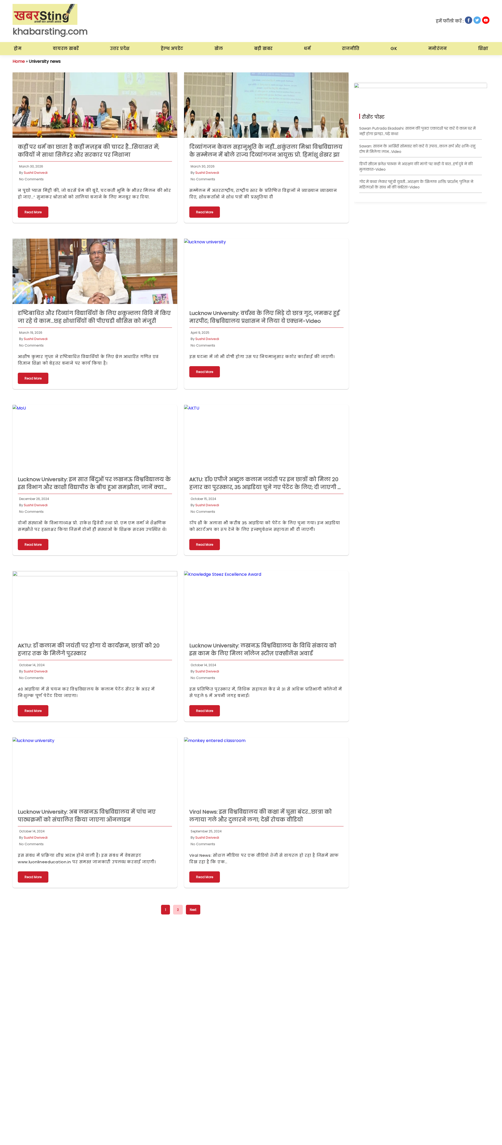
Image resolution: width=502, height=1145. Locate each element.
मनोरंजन (437, 48)
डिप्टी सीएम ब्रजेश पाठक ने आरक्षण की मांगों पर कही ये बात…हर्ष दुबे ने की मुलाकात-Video (416, 166)
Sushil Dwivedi (36, 172)
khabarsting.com (50, 31)
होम (17, 48)
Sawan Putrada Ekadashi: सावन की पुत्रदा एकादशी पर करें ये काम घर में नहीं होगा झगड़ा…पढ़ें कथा (417, 131)
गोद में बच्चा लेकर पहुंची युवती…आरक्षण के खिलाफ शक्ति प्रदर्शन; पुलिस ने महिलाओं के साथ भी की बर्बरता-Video (416, 184)
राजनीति (351, 48)
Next (193, 909)
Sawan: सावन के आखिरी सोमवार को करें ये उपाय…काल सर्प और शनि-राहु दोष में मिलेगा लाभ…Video (417, 148)
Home (19, 61)
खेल (218, 48)
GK (394, 48)
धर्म (307, 48)
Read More (33, 212)
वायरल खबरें (66, 48)
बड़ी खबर (263, 48)
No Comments (31, 179)
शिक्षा (483, 48)
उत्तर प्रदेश (120, 48)
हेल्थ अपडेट (172, 48)
